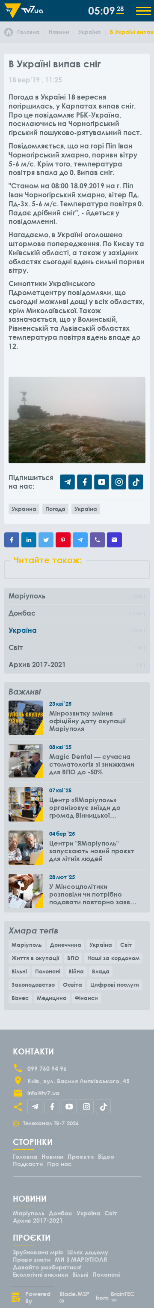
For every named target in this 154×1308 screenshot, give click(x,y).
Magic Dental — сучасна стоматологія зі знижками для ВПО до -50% (91, 764)
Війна (76, 971)
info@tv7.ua (43, 1093)
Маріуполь (27, 944)
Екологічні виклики (40, 1274)
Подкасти (28, 1163)
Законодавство (33, 984)
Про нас (59, 1163)
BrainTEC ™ (123, 1297)
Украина (24, 508)
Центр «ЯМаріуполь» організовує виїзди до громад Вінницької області (85, 807)
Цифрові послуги (114, 984)
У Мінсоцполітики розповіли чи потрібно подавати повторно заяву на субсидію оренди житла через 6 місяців (91, 894)
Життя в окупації (35, 958)
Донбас (60, 1213)
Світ (126, 944)
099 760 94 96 (47, 1068)
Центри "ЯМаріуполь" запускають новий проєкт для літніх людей (91, 850)
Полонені (47, 971)
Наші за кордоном (113, 958)
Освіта (72, 984)
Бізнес (20, 997)
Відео (106, 1156)
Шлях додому (87, 1252)
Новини (52, 1156)
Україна (85, 508)
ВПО (73, 958)
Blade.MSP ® (74, 1297)
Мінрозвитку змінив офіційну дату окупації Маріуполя (87, 720)
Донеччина (65, 944)
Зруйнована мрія (38, 1252)
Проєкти (81, 1156)
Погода (55, 508)
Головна (25, 1156)
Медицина (52, 997)
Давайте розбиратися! (47, 1267)
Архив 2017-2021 (38, 1220)
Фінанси (86, 997)
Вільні (19, 971)
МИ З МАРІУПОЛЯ (81, 1259)
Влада (101, 971)
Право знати (31, 1259)
